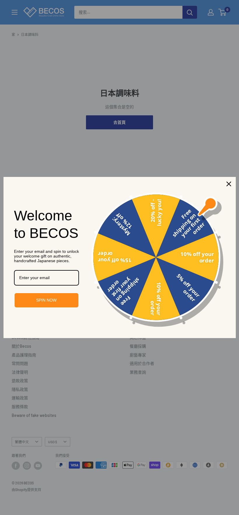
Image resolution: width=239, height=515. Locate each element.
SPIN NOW (46, 300)
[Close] (229, 184)
